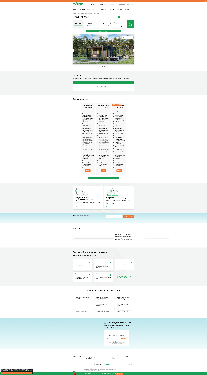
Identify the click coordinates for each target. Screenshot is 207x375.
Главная (74, 13)
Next (134, 50)
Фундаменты (88, 359)
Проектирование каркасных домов (89, 356)
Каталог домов (81, 13)
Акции (74, 357)
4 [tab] (102, 67)
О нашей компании (128, 353)
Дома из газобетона (77, 355)
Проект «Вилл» (96, 13)
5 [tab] (104, 67)
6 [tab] (106, 67)
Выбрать (131, 25)
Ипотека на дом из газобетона (115, 358)
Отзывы (126, 356)
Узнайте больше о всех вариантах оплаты (123, 276)
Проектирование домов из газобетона (90, 358)
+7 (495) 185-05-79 (104, 4)
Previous (72, 50)
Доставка (114, 359)
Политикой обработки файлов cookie (117, 343)
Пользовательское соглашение (128, 367)
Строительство (89, 353)
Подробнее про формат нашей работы (114, 206)
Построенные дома (85, 9)
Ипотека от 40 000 (78, 24)
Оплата (113, 353)
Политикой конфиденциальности (126, 219)
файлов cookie (21, 371)
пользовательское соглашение (18, 370)
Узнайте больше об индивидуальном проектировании (85, 206)
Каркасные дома (88, 13)
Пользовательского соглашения (87, 219)
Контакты (127, 9)
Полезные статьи (102, 353)
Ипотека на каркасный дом (116, 356)
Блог (120, 9)
